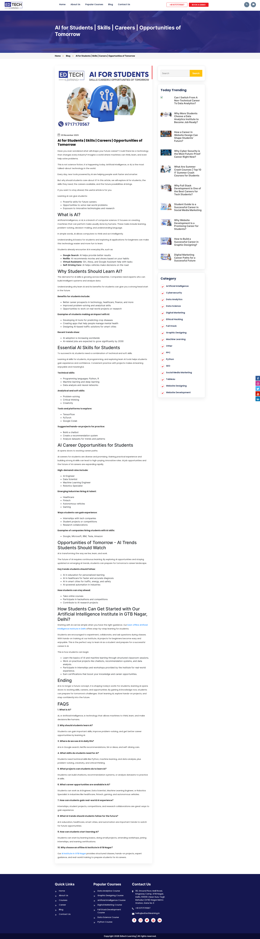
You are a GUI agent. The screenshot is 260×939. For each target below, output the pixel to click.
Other (169, 345)
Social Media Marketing (179, 372)
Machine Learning (176, 339)
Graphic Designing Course (110, 895)
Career (62, 904)
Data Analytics (174, 299)
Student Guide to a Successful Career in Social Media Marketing (188, 207)
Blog (110, 4)
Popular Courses (94, 4)
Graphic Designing (176, 332)
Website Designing (176, 385)
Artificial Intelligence (177, 286)
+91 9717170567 (177, 4)
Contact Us (124, 4)
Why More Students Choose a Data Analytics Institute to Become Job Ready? (186, 118)
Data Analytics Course (109, 890)
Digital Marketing (175, 312)
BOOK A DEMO (199, 4)
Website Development (178, 392)
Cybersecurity (174, 292)
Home (62, 4)
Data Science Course (108, 917)
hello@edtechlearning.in (147, 913)
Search (196, 73)
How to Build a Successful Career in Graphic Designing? (186, 241)
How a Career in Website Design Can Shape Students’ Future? (186, 136)
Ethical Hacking (174, 319)
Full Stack (171, 326)
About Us (75, 4)
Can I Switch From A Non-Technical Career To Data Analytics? (187, 100)
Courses (63, 900)
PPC (168, 352)
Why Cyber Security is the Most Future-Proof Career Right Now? (187, 154)
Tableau (170, 379)
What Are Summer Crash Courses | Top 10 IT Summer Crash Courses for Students (187, 171)
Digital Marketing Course (110, 904)
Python (170, 359)
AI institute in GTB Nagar (74, 853)
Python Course (105, 921)
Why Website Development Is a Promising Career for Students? (186, 224)
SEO (168, 365)
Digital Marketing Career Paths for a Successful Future (185, 257)
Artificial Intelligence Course (112, 900)
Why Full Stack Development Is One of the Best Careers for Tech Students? (187, 190)
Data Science (173, 306)
